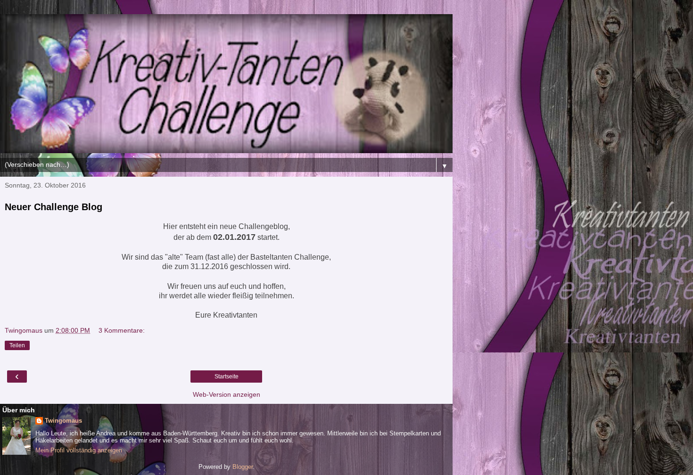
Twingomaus (63, 420)
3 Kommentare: (122, 330)
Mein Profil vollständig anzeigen (78, 450)
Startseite (226, 376)
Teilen (17, 345)
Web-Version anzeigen (226, 394)
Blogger (242, 466)
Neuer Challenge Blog (53, 207)
